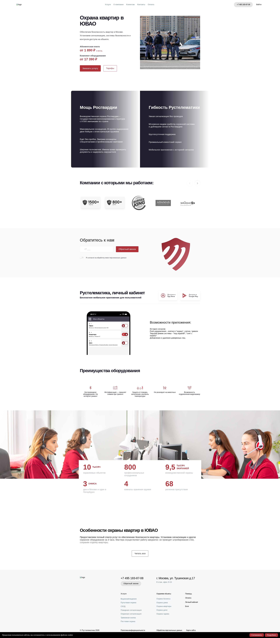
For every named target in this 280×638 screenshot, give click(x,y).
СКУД (123, 606)
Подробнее (271, 635)
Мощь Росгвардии (98, 107)
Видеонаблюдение (129, 599)
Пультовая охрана (128, 603)
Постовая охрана (128, 621)
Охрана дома (162, 603)
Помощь (188, 594)
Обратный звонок (127, 249)
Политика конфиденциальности (133, 630)
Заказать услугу (90, 68)
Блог (187, 606)
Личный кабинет (191, 602)
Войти (259, 5)
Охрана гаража (162, 614)
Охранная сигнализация (131, 614)
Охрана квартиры (163, 606)
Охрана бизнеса (163, 599)
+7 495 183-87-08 (243, 5)
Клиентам (130, 5)
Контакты (141, 5)
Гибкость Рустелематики (174, 107)
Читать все (140, 553)
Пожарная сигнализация (131, 610)
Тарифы (110, 68)
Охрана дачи (161, 610)
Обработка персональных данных (169, 630)
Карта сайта (190, 630)
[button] (197, 183)
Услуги (108, 5)
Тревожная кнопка (128, 618)
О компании (118, 5)
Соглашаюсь (256, 635)
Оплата (151, 5)
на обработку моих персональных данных (110, 258)
